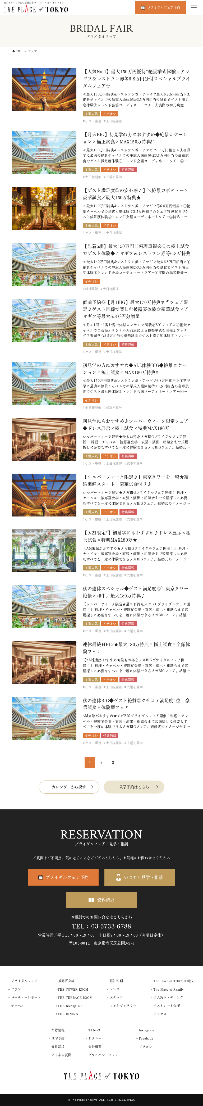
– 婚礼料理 (115, 980)
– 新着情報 (57, 1030)
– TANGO (93, 1030)
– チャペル (16, 1005)
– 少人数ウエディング (167, 997)
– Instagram (145, 1030)
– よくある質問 (60, 1055)
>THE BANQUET (69, 1005)
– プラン (14, 989)
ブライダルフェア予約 (163, 7)
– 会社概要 (94, 1046)
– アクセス (159, 1014)
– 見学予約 (57, 1038)
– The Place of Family (167, 989)
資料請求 (105, 900)
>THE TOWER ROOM (72, 989)
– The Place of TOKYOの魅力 (173, 980)
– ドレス (113, 989)
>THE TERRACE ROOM (74, 997)
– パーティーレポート (24, 997)
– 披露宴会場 (65, 980)
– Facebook (144, 1038)
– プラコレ (144, 1046)
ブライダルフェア (24, 980)
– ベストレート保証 (165, 1005)
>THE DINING (67, 1014)
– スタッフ (115, 997)
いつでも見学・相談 (143, 877)
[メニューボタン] (193, 7)
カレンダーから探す (69, 787)
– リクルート (95, 1038)
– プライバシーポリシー (104, 1055)
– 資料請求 (57, 1046)
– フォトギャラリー (121, 1005)
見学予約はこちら (134, 787)
